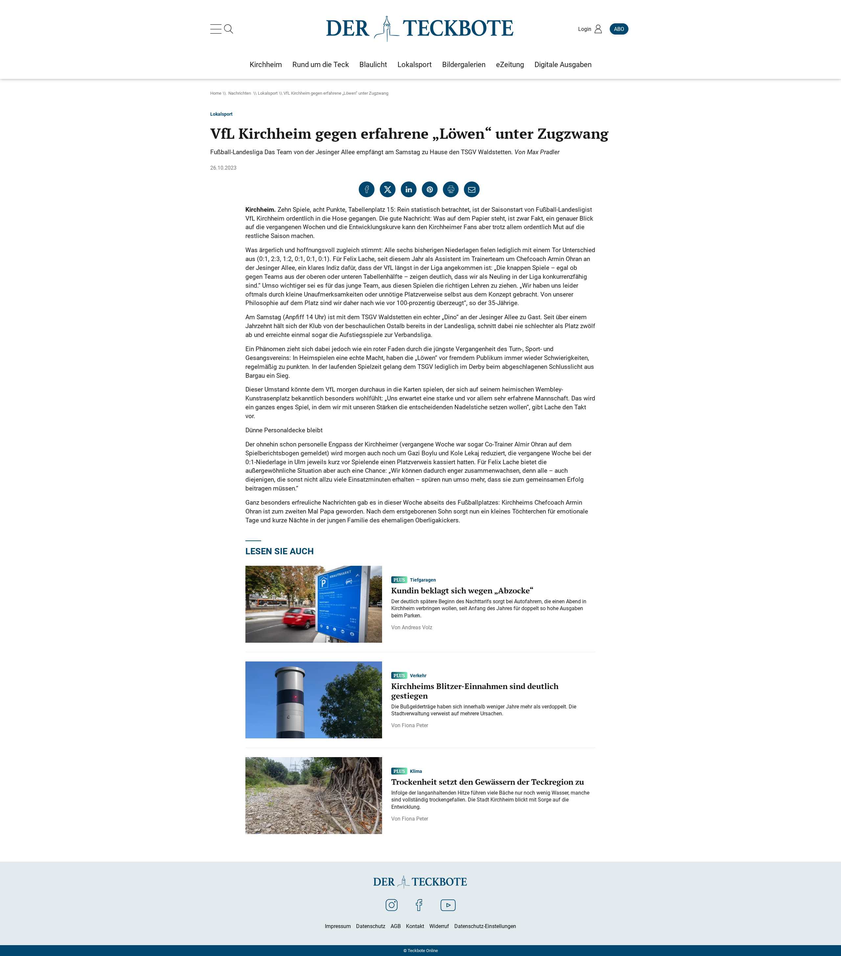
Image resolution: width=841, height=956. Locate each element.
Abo (619, 29)
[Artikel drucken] (451, 189)
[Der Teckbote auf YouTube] (448, 905)
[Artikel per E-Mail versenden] (472, 189)
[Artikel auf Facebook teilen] (367, 189)
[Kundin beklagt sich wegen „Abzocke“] (313, 604)
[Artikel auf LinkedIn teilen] (409, 189)
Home (215, 93)
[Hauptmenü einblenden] (217, 29)
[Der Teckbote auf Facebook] (419, 905)
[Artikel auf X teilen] (388, 189)
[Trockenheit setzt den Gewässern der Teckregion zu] (313, 795)
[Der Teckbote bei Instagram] (392, 905)
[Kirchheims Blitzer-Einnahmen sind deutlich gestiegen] (313, 699)
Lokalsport (268, 93)
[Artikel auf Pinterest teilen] (430, 189)
